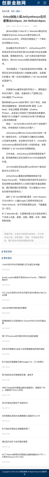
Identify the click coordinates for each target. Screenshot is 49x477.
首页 (13, 11)
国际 (18, 11)
